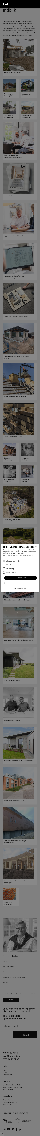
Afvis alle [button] (20, 583)
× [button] (36, 546)
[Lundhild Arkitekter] (5, 4)
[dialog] (20, 568)
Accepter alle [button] (21, 578)
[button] (20, 588)
